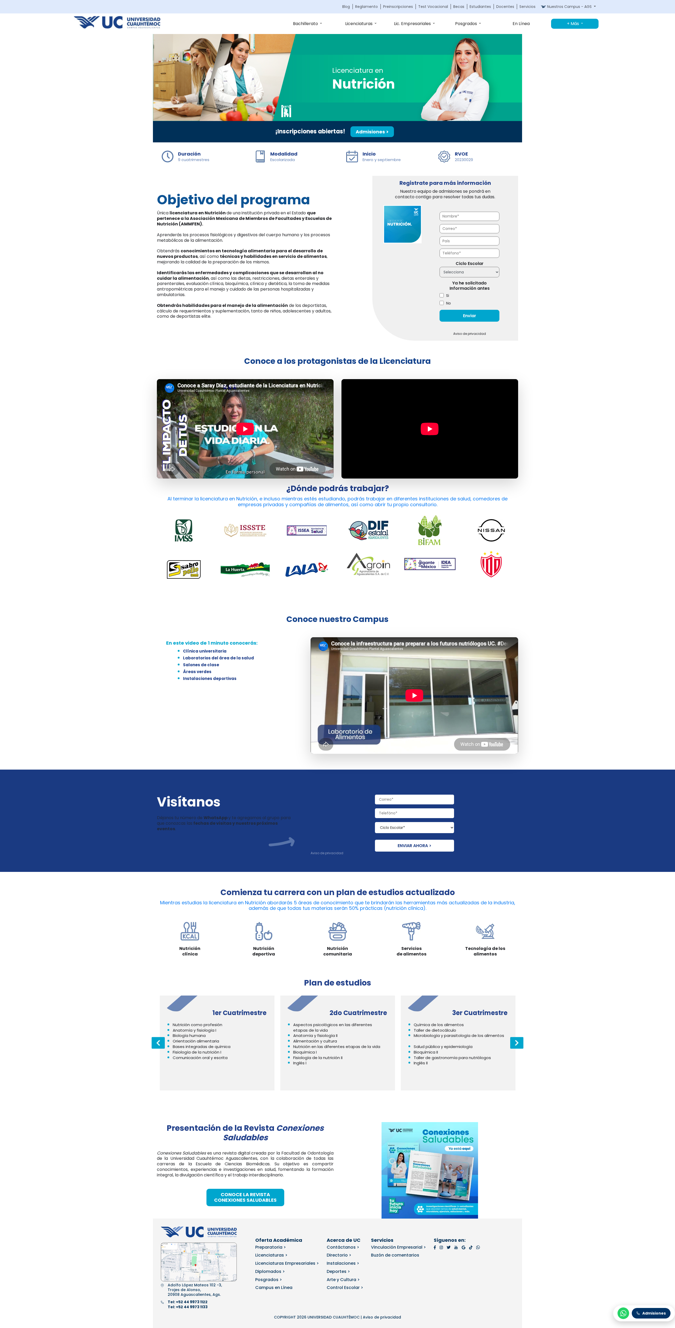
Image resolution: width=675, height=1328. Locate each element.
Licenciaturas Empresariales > (287, 1263)
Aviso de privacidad (469, 333)
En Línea (521, 24)
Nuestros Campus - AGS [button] (569, 6)
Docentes (505, 6)
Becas (458, 6)
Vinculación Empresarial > (398, 1247)
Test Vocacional (433, 6)
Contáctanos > (343, 1247)
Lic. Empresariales (412, 24)
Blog (346, 6)
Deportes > (338, 1271)
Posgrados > (268, 1280)
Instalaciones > (343, 1263)
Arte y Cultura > (343, 1280)
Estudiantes (480, 6)
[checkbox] (469, 299)
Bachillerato (305, 24)
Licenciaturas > (271, 1255)
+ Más (573, 24)
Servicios (527, 6)
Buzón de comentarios (395, 1255)
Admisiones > (372, 131)
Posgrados (466, 24)
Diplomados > (270, 1271)
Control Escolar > (345, 1287)
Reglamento (366, 6)
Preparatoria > (270, 1247)
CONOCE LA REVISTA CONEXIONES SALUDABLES (245, 1197)
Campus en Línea (273, 1287)
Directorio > (339, 1255)
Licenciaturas (359, 24)
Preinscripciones (398, 6)
